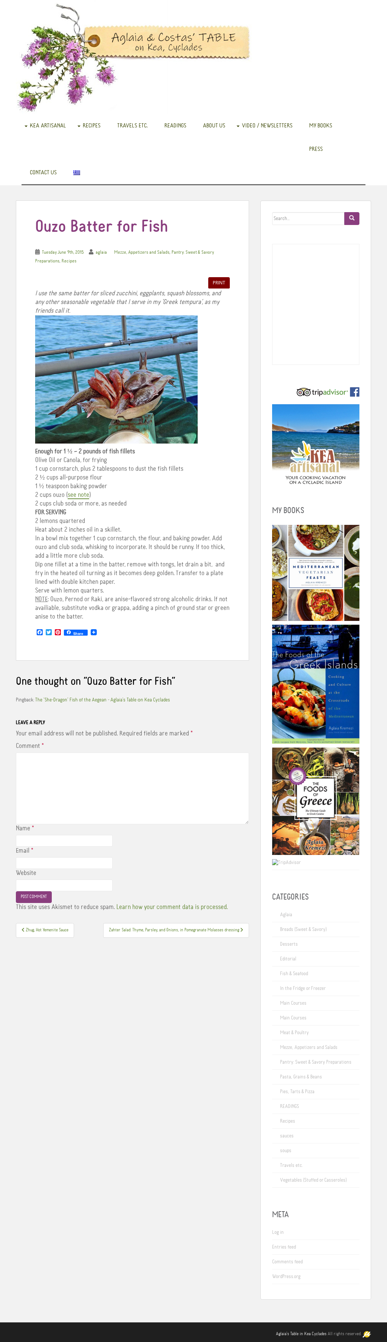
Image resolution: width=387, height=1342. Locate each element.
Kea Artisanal (48, 126)
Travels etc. (132, 126)
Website (26, 873)
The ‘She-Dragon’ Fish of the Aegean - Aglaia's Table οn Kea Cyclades (102, 700)
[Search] (351, 218)
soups (285, 1150)
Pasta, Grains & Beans (301, 1077)
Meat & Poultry (294, 1032)
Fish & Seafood (294, 973)
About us (214, 126)
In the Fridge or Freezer (303, 988)
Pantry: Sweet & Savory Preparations (315, 1062)
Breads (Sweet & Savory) (303, 929)
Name (25, 828)
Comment (30, 746)
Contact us (43, 172)
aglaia (101, 252)
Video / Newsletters (267, 126)
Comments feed (287, 1261)
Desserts (289, 944)
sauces (287, 1136)
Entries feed (284, 1247)
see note (78, 495)
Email (24, 850)
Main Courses (293, 1003)
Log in (278, 1232)
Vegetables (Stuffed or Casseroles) (313, 1180)
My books (320, 126)
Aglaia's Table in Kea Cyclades (301, 1334)
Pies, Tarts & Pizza (297, 1091)
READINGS (175, 126)
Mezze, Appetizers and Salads (141, 252)
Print (219, 282)
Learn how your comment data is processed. (172, 907)
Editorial (288, 959)
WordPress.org (286, 1276)
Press (316, 149)
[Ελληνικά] (76, 172)
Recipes (92, 126)
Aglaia (286, 914)
